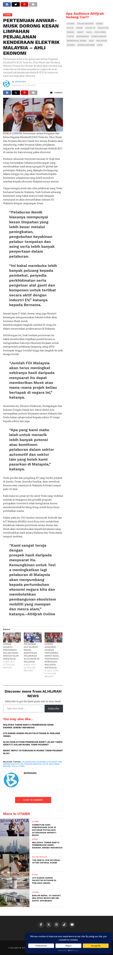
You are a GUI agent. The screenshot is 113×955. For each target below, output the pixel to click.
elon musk (51, 762)
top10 (70, 36)
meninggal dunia (76, 40)
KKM (99, 45)
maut (80, 32)
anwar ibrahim (86, 45)
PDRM (79, 28)
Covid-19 (90, 28)
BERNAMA (20, 81)
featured (100, 32)
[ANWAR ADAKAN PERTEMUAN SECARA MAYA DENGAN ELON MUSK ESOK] (12, 637)
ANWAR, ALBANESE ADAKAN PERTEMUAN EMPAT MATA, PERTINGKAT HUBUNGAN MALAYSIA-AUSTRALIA (52, 656)
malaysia (101, 40)
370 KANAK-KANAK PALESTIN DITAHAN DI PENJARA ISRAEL (31, 734)
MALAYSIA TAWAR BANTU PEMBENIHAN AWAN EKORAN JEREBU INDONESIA (28, 726)
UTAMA (21, 766)
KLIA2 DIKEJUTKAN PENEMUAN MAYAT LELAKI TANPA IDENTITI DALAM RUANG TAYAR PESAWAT (32, 743)
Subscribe (53, 708)
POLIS (70, 28)
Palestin (103, 28)
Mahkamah (83, 36)
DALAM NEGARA (29, 762)
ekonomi (41, 762)
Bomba (71, 45)
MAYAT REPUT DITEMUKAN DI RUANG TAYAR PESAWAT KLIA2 (33, 752)
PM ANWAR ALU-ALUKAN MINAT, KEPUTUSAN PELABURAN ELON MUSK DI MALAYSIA (31, 653)
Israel (70, 32)
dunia (99, 23)
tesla (14, 766)
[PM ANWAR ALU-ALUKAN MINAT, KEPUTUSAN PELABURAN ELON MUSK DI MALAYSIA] (33, 637)
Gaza (89, 32)
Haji (91, 40)
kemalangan (99, 36)
